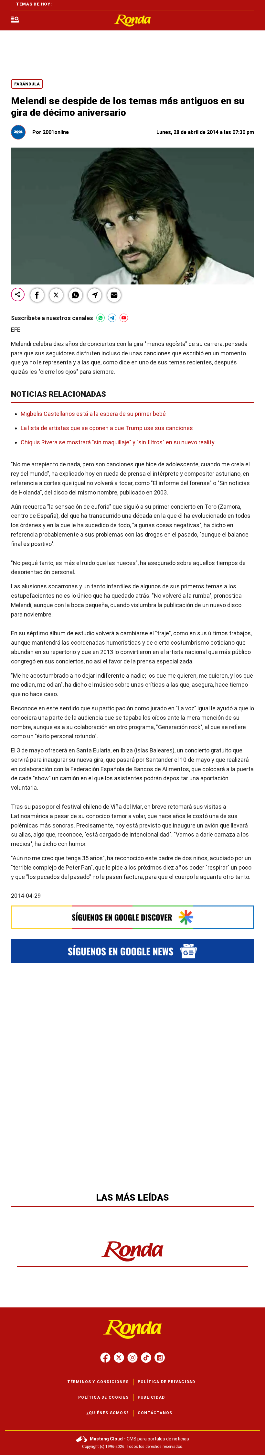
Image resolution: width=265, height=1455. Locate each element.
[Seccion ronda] (132, 1262)
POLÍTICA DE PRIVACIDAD (166, 1382)
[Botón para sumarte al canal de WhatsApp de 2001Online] (100, 318)
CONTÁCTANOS (155, 1413)
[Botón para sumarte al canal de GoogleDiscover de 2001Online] (132, 916)
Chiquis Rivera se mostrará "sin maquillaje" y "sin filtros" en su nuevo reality (118, 442)
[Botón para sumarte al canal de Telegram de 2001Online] (112, 318)
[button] (37, 295)
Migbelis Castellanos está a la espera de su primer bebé (93, 413)
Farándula (27, 84)
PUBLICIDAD (151, 1397)
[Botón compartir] (18, 295)
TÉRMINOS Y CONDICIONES (98, 1382)
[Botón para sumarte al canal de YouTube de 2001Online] (124, 318)
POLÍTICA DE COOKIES (103, 1397)
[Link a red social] (105, 1357)
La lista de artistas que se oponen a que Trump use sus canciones (107, 428)
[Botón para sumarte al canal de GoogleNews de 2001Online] (132, 951)
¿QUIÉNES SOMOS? (107, 1413)
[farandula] (132, 21)
